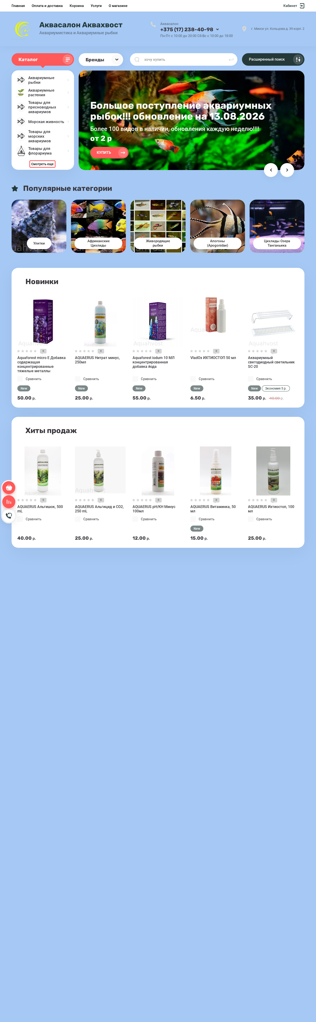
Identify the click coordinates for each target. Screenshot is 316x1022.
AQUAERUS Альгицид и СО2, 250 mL (99, 509)
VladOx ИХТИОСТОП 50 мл (213, 358)
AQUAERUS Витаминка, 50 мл (213, 509)
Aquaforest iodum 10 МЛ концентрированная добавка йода (153, 362)
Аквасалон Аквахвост (81, 24)
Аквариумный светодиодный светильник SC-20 (271, 362)
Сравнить (33, 379)
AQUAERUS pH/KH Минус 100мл (154, 509)
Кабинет (290, 6)
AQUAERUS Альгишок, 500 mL (40, 509)
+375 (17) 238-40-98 (186, 29)
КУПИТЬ (104, 152)
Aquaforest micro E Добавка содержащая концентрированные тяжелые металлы (41, 364)
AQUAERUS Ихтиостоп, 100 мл (271, 509)
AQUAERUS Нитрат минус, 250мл (97, 360)
